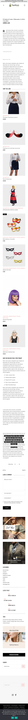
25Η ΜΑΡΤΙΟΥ (6, 115)
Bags (10, 619)
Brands (16, 619)
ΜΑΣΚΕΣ (23, 237)
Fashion (4, 621)
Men (16, 621)
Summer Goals (6, 582)
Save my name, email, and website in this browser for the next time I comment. (13, 502)
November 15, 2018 (19, 19)
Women (8, 623)
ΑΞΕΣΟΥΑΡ (5, 237)
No (16, 717)
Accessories (6, 570)
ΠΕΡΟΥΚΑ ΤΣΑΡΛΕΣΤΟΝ (9, 352)
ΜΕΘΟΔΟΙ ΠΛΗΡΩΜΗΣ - (13, 707)
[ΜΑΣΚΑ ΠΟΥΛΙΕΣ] (14, 255)
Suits (4, 580)
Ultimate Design (8, 600)
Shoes (18, 621)
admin (7, 21)
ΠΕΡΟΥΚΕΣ (5, 318)
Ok (12, 717)
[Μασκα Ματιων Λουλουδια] (14, 225)
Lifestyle (12, 621)
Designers (5, 573)
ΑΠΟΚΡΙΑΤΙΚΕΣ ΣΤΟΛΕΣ (14, 237)
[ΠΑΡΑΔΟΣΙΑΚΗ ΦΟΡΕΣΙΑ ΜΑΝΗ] (14, 195)
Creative (4, 572)
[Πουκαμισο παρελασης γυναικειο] (14, 103)
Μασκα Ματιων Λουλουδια (9, 239)
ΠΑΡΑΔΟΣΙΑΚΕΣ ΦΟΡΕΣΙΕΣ (16, 208)
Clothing (20, 619)
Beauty (12, 619)
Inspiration (5, 577)
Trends (4, 623)
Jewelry (8, 621)
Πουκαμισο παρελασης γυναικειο (10, 117)
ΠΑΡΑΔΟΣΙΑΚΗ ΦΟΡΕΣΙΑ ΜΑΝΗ (10, 210)
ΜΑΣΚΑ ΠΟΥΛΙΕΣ (7, 270)
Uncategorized (6, 584)
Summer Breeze (11, 605)
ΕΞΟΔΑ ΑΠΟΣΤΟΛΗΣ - (15, 709)
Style (4, 579)
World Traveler (12, 595)
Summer (22, 621)
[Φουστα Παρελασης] (14, 165)
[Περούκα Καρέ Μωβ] (14, 295)
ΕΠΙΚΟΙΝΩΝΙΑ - (14, 705)
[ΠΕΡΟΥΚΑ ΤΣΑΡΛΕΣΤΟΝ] (14, 336)
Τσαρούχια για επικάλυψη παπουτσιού (11, 148)
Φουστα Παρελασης (7, 179)
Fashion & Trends (8, 19)
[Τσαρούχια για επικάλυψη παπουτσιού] (14, 134)
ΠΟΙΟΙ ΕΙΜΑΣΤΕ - (7, 705)
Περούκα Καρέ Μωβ (7, 319)
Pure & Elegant (12, 610)
